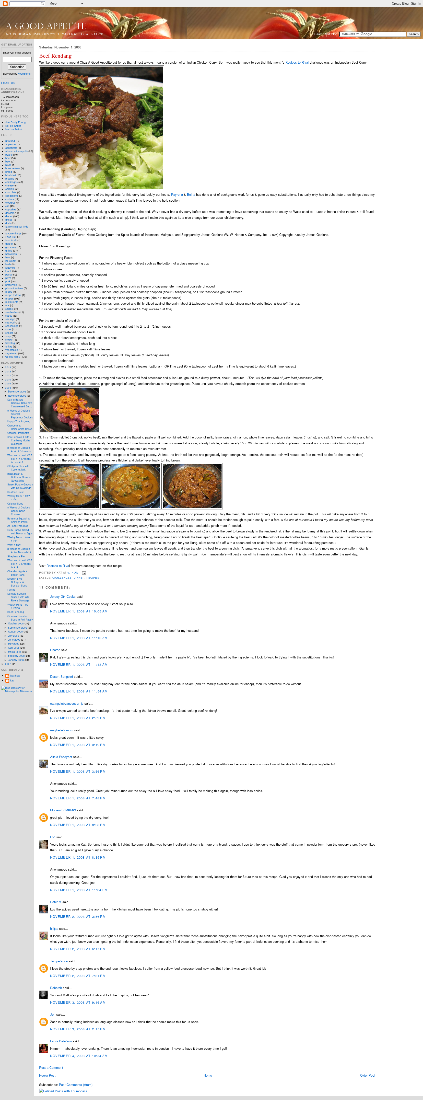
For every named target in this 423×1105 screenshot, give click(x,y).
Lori (52, 837)
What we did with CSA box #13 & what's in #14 (19, 564)
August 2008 (16, 631)
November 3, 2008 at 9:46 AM (78, 1002)
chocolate (10, 192)
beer (8, 161)
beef (8, 158)
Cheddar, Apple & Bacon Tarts (17, 573)
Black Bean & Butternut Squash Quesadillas (19, 477)
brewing (9, 178)
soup (8, 336)
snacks (9, 332)
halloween (11, 254)
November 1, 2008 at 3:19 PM (78, 744)
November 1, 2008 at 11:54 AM (79, 691)
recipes (92, 577)
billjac (54, 928)
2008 (8, 387)
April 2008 (14, 647)
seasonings (11, 326)
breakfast (10, 175)
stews (8, 339)
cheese (9, 185)
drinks (8, 219)
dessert (9, 213)
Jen (52, 1014)
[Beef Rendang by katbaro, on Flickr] (101, 188)
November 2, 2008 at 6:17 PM (78, 948)
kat (12, 680)
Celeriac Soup (15, 503)
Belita (191, 194)
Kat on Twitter (13, 125)
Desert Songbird (61, 676)
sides (8, 329)
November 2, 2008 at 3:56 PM (78, 916)
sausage (10, 319)
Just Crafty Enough (16, 122)
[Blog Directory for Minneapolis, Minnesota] (17, 691)
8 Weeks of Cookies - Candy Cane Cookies (19, 511)
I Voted (11, 589)
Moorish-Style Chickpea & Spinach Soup (17, 582)
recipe (8, 291)
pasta (8, 274)
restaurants (11, 302)
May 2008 (14, 643)
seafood (10, 322)
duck (8, 223)
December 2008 (17, 391)
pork (7, 281)
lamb (8, 264)
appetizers (11, 148)
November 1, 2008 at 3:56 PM (78, 771)
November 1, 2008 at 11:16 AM (79, 637)
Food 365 (10, 237)
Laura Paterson (61, 1041)
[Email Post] (83, 572)
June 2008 (14, 639)
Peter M (55, 901)
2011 (8, 375)
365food (10, 141)
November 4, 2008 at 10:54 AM (79, 1055)
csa (7, 206)
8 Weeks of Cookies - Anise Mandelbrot (19, 550)
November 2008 (17, 395)
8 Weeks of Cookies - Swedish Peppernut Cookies (20, 414)
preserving (11, 285)
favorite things (13, 233)
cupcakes (10, 209)
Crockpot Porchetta (18, 433)
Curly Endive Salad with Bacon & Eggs (20, 531)
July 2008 (14, 635)
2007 (8, 664)
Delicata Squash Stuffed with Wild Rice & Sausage (18, 597)
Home (208, 1075)
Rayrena (177, 194)
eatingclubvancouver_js (66, 703)
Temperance (59, 961)
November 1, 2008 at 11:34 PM (79, 889)
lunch (8, 271)
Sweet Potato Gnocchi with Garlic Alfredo (20, 486)
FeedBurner (24, 73)
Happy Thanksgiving (18, 421)
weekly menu (12, 356)
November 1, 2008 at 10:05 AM (79, 611)
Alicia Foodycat (61, 756)
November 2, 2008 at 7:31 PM (78, 975)
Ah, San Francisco (17, 526)
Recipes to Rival (297, 62)
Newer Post (47, 1075)
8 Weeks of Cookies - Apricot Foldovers (19, 449)
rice (7, 305)
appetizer (10, 144)
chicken (9, 189)
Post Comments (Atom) (76, 1084)
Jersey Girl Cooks (63, 596)
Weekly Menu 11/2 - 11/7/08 (18, 606)
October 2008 (16, 623)
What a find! (14, 545)
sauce (8, 315)
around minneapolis (16, 151)
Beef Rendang (55, 55)
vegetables (11, 350)
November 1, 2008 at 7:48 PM (78, 798)
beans (8, 154)
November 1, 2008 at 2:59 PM (78, 717)
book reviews (12, 168)
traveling (10, 343)
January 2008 (16, 660)
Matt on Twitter (13, 129)
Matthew (15, 675)
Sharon (55, 649)
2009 (8, 383)
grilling (8, 250)
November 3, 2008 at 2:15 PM (78, 1029)
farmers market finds (16, 226)
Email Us (8, 83)
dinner (79, 577)
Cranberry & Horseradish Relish (19, 427)
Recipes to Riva (58, 565)
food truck (11, 240)
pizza (8, 278)
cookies (9, 199)
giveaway (10, 247)
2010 (8, 379)
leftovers (10, 267)
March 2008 (15, 652)
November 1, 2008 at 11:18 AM (79, 664)
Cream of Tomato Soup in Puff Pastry (20, 617)
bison (8, 165)
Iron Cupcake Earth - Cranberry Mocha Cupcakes (19, 440)
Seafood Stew (15, 492)
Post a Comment (51, 1067)
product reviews (14, 288)
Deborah (56, 987)
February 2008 (16, 655)
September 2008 (18, 627)
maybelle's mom (61, 730)
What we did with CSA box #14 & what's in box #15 (19, 459)
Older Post (367, 1075)
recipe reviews (13, 295)
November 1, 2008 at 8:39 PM (78, 857)
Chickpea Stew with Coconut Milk (18, 467)
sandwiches (12, 312)
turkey (8, 346)
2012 (8, 371)
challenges (62, 577)
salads (9, 309)
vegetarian (11, 353)
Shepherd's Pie (16, 556)
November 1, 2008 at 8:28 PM (78, 824)
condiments (11, 195)
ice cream (10, 261)
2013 (8, 367)
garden (9, 243)
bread (8, 171)
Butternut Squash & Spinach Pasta (18, 520)
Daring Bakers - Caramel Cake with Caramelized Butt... (20, 403)
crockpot (10, 202)
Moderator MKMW (63, 810)
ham (7, 257)
